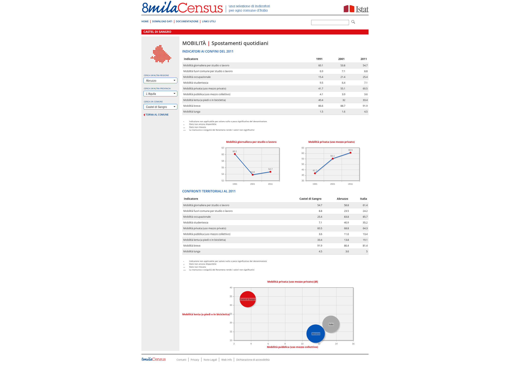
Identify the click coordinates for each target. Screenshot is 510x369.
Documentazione (187, 21)
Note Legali (210, 359)
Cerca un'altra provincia (157, 88)
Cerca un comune (153, 101)
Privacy (195, 359)
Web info (226, 359)
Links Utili (209, 21)
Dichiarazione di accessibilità (253, 359)
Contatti (181, 359)
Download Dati (162, 21)
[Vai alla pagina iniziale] (206, 11)
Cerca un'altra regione (156, 75)
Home (145, 21)
